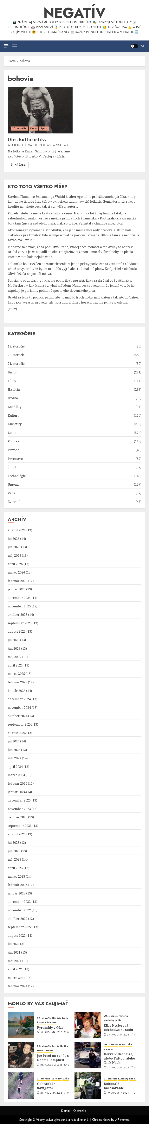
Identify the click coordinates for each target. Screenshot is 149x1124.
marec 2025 (16, 674)
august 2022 (17, 935)
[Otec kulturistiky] (40, 110)
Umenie (13, 484)
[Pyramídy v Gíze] (21, 1025)
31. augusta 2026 (51, 1032)
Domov (65, 1111)
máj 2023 (14, 859)
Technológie (17, 476)
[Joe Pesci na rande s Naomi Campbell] (21, 1055)
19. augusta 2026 (118, 1093)
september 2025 (20, 623)
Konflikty (15, 407)
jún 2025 (14, 648)
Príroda (13, 450)
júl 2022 (13, 944)
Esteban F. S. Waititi (24, 145)
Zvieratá (14, 502)
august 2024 (17, 733)
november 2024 (19, 707)
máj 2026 (14, 555)
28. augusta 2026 (118, 1034)
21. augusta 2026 (51, 1093)
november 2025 (19, 606)
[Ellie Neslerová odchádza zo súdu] (87, 1025)
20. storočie (19, 128)
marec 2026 (16, 572)
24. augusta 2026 (118, 1067)
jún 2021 (14, 952)
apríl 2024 (15, 767)
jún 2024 (14, 750)
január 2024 (16, 792)
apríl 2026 (15, 564)
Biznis (12, 372)
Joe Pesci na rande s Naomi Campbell (53, 1057)
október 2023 (17, 817)
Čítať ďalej (18, 165)
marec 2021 (16, 978)
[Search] (142, 46)
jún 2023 (14, 851)
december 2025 (19, 598)
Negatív (74, 13)
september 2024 (20, 724)
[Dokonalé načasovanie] (87, 1085)
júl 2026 (13, 539)
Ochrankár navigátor (46, 1086)
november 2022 (19, 910)
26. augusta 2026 (51, 1065)
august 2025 (17, 631)
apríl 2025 (15, 665)
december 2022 (19, 902)
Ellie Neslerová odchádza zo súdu (118, 1027)
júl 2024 (13, 741)
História (14, 389)
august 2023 (17, 834)
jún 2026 (14, 547)
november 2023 (19, 809)
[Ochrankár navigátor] (21, 1085)
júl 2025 (13, 640)
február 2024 (17, 783)
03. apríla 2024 (52, 145)
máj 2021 (14, 961)
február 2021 (17, 986)
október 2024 (17, 716)
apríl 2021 (15, 969)
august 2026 (17, 530)
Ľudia (33, 128)
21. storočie (16, 363)
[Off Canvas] (6, 45)
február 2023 (17, 885)
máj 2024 (14, 758)
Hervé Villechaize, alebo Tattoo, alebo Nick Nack (119, 1058)
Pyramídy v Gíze (50, 1027)
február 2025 (17, 682)
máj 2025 (14, 657)
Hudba (13, 398)
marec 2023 (16, 876)
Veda (11, 493)
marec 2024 (16, 775)
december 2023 (19, 800)
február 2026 (17, 581)
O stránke (79, 1111)
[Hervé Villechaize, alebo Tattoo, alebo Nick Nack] (87, 1055)
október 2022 (17, 919)
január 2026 (16, 589)
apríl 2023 (15, 868)
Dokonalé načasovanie (114, 1086)
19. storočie (16, 346)
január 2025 (16, 691)
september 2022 (20, 927)
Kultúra (13, 415)
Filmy (12, 381)
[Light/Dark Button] (134, 46)
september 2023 (20, 826)
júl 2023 (13, 842)
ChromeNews (101, 1119)
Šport (44, 128)
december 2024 (19, 699)
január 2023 (16, 893)
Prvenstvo (15, 459)
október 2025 (17, 614)
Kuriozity (15, 424)
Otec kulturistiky (27, 139)
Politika (13, 441)
